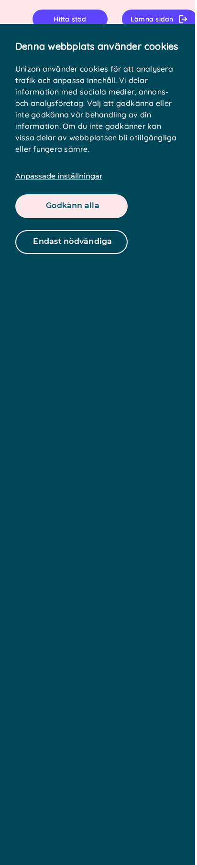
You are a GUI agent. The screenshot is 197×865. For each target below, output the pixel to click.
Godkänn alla (72, 205)
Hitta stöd (70, 19)
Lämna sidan (152, 19)
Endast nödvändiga (72, 241)
